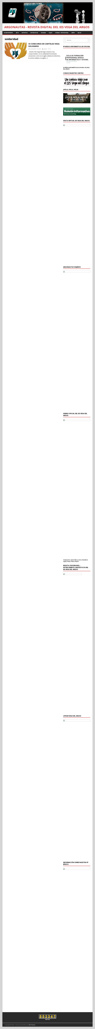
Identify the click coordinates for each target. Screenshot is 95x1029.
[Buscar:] (77, 40)
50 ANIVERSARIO (8, 33)
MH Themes (32, 1025)
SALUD (79, 33)
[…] (47, 58)
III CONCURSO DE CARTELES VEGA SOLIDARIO (43, 45)
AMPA (73, 33)
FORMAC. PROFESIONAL (62, 33)
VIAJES (50, 33)
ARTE (17, 33)
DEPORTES (25, 33)
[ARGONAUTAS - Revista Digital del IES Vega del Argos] (47, 22)
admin (45, 49)
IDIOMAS (43, 33)
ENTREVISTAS (34, 33)
